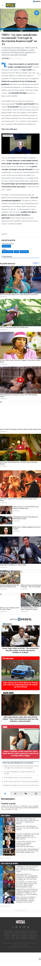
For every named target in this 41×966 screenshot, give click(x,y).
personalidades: (8, 244)
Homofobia (24, 252)
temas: (4, 249)
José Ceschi (6, 246)
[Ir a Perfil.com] (37, 1)
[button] (38, 73)
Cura (16, 252)
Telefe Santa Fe (7, 252)
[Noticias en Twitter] (20, 927)
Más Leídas (5, 815)
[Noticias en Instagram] (13, 927)
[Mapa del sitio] (28, 927)
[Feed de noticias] (24, 927)
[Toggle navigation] (3, 5)
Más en (13, 619)
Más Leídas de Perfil (9, 863)
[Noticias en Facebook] (16, 927)
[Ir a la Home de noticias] (20, 922)
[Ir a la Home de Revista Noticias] (10, 5)
